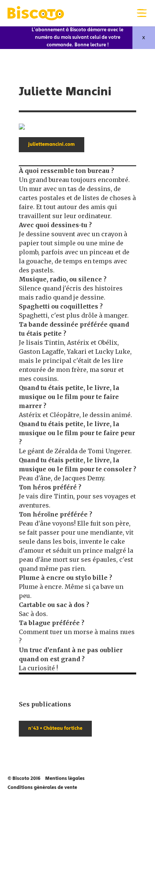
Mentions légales (65, 779)
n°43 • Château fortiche (55, 728)
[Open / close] (142, 13)
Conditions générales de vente (42, 788)
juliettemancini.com (51, 144)
